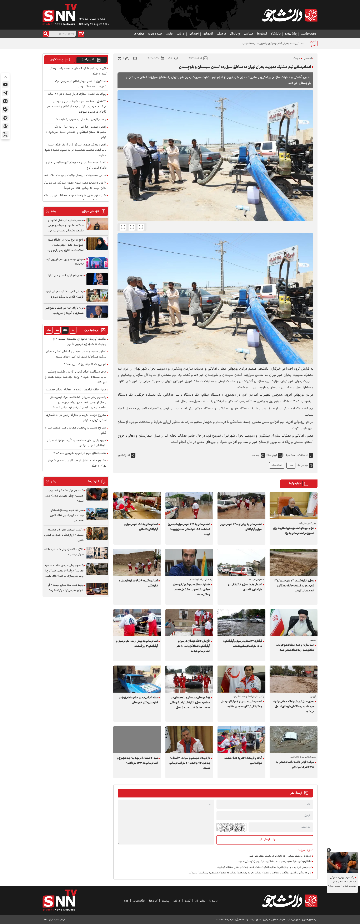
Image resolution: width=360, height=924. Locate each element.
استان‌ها (262, 34)
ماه (57, 330)
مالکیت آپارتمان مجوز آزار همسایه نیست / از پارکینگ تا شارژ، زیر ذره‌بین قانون (79, 342)
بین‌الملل (235, 34)
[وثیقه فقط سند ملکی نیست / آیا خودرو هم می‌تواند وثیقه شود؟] (97, 589)
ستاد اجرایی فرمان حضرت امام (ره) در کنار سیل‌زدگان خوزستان (138, 700)
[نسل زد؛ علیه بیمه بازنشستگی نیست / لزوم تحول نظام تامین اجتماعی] (97, 514)
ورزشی (181, 34)
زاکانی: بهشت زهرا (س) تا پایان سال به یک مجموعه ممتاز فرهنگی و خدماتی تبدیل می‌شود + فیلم (76, 132)
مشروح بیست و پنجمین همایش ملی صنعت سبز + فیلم (75, 430)
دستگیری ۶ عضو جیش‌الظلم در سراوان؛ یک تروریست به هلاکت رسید (80, 84)
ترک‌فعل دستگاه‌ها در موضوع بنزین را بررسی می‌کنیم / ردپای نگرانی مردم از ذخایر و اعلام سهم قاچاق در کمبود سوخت (76, 107)
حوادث (297, 58)
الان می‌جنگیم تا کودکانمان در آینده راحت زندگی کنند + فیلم (77, 71)
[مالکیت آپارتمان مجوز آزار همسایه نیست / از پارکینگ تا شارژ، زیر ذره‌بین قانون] (97, 533)
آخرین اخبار (88, 59)
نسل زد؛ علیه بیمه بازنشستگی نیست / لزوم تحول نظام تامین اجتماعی (67, 515)
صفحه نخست (308, 34)
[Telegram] (5, 93)
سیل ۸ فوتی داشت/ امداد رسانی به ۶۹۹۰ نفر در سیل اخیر (295, 765)
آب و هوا (153, 901)
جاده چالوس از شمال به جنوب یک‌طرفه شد (80, 119)
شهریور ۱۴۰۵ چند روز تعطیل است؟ (85, 364)
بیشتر (51, 211)
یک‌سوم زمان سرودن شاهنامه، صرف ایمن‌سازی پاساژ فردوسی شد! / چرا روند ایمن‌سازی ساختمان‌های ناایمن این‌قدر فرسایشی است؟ (78, 402)
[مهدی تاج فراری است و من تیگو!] (97, 279)
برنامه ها (139, 34)
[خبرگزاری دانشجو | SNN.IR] (290, 15)
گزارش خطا (272, 455)
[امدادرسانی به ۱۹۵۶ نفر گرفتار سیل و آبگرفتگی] (137, 562)
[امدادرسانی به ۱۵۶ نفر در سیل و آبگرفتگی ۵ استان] (137, 505)
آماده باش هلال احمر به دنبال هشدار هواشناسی (243, 761)
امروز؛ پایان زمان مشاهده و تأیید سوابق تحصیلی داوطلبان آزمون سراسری (76, 443)
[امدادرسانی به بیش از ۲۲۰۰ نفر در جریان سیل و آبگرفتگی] (241, 505)
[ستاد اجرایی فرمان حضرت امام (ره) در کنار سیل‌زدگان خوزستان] (137, 679)
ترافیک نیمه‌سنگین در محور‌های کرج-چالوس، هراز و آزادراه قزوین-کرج (76, 165)
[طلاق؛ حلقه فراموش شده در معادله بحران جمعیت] (97, 553)
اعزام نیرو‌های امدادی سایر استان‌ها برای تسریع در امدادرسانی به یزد (293, 531)
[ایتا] (5, 117)
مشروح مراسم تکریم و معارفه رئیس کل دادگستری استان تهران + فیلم (76, 418)
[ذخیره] (127, 58)
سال (49, 330)
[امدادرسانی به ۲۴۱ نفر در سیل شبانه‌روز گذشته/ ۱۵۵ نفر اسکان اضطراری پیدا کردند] (189, 505)
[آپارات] (5, 126)
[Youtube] (5, 84)
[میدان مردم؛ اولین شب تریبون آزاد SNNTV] (97, 263)
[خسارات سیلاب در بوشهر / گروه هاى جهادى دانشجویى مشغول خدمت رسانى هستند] (189, 562)
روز (73, 330)
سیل (291, 465)
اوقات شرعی (139, 901)
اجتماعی (194, 34)
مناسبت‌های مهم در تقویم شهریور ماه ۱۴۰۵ (79, 453)
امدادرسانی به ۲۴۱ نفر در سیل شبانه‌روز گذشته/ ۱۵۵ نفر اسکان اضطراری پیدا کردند (189, 529)
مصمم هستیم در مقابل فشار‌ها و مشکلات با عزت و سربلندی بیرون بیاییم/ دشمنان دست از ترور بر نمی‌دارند (66, 225)
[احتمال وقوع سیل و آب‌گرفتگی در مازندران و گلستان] (241, 562)
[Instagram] (5, 101)
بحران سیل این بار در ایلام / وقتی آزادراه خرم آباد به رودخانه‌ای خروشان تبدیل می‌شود (293, 706)
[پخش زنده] (81, 34)
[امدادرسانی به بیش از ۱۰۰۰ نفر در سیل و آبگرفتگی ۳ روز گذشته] (137, 622)
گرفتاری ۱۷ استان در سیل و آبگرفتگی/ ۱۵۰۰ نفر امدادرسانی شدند (242, 644)
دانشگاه (276, 34)
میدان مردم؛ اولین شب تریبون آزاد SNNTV (65, 262)
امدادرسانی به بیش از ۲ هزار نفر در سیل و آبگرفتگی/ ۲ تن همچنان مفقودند (241, 704)
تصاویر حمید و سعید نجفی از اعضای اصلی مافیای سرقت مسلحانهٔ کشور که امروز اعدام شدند (76, 354)
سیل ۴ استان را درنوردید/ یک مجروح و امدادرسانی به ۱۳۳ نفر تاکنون (137, 761)
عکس (169, 34)
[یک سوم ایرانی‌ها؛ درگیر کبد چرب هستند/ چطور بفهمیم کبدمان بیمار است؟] (97, 494)
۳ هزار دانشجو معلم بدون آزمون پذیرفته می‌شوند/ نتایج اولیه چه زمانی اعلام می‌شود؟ (75, 185)
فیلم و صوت (155, 34)
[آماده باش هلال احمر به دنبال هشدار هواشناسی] (241, 739)
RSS (126, 901)
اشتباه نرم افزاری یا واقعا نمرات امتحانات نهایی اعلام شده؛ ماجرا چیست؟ (75, 198)
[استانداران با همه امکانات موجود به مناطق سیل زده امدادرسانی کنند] (294, 622)
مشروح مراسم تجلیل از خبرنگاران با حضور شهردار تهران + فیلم (77, 463)
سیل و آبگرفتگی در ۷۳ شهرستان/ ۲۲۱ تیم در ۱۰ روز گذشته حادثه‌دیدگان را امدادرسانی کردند (294, 585)
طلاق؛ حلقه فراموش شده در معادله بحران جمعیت (76, 389)
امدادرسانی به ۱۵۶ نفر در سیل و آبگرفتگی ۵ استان (141, 527)
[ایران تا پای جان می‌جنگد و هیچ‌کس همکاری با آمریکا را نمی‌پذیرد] (97, 312)
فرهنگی (221, 34)
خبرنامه (177, 901)
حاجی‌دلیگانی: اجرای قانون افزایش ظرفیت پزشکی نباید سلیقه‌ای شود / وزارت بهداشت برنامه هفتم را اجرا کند (75, 377)
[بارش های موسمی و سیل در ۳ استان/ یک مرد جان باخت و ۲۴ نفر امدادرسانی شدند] (189, 739)
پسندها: (256, 455)
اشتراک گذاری (124, 455)
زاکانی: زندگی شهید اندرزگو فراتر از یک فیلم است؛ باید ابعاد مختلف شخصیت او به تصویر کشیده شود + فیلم (75, 150)
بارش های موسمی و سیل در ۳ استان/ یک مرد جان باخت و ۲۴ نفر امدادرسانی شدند (189, 763)
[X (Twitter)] (5, 134)
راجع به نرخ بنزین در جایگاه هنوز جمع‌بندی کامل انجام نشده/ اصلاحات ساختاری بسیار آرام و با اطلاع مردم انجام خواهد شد (66, 245)
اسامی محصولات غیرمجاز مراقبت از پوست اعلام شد (75, 175)
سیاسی (248, 34)
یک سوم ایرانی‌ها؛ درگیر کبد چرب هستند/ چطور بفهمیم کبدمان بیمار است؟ (64, 496)
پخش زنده (291, 34)
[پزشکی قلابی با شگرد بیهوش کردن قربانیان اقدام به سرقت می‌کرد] (97, 295)
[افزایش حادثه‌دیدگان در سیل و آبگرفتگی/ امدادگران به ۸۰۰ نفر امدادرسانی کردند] (189, 622)
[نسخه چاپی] (120, 58)
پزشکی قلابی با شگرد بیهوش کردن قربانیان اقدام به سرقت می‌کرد (65, 294)
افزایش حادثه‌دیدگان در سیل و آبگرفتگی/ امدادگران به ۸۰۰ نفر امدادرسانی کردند (193, 646)
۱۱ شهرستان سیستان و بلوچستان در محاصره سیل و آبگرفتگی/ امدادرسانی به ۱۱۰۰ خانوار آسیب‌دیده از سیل (190, 702)
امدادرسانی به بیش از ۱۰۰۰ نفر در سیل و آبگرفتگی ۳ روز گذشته (137, 644)
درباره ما (213, 901)
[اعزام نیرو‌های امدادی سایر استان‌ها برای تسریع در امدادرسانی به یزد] (294, 505)
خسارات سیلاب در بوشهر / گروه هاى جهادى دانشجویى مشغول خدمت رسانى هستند (191, 589)
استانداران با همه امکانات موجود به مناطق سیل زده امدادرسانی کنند (295, 648)
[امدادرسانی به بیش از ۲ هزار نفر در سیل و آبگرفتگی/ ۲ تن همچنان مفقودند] (241, 679)
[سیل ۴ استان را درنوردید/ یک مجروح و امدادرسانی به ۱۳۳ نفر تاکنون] (137, 739)
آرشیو (187, 901)
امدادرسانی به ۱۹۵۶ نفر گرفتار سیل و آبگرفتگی (138, 583)
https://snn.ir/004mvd (296, 455)
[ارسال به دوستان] (135, 58)
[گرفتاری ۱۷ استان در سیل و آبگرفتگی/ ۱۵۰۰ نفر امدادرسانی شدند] (241, 622)
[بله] (5, 109)
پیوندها (165, 901)
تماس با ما (200, 901)
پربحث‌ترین (56, 59)
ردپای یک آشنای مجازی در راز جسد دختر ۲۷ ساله (77, 94)
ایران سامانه (47, 920)
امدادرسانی (276, 465)
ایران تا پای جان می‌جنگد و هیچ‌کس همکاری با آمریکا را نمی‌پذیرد (64, 311)
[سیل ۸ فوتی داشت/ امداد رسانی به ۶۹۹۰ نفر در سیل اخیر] (294, 739)
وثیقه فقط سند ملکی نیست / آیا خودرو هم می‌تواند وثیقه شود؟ (66, 588)
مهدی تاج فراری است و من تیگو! (66, 275)
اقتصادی (208, 34)
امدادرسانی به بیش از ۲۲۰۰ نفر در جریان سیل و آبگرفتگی (241, 527)
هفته (65, 330)
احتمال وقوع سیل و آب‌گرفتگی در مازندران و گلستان (245, 587)
